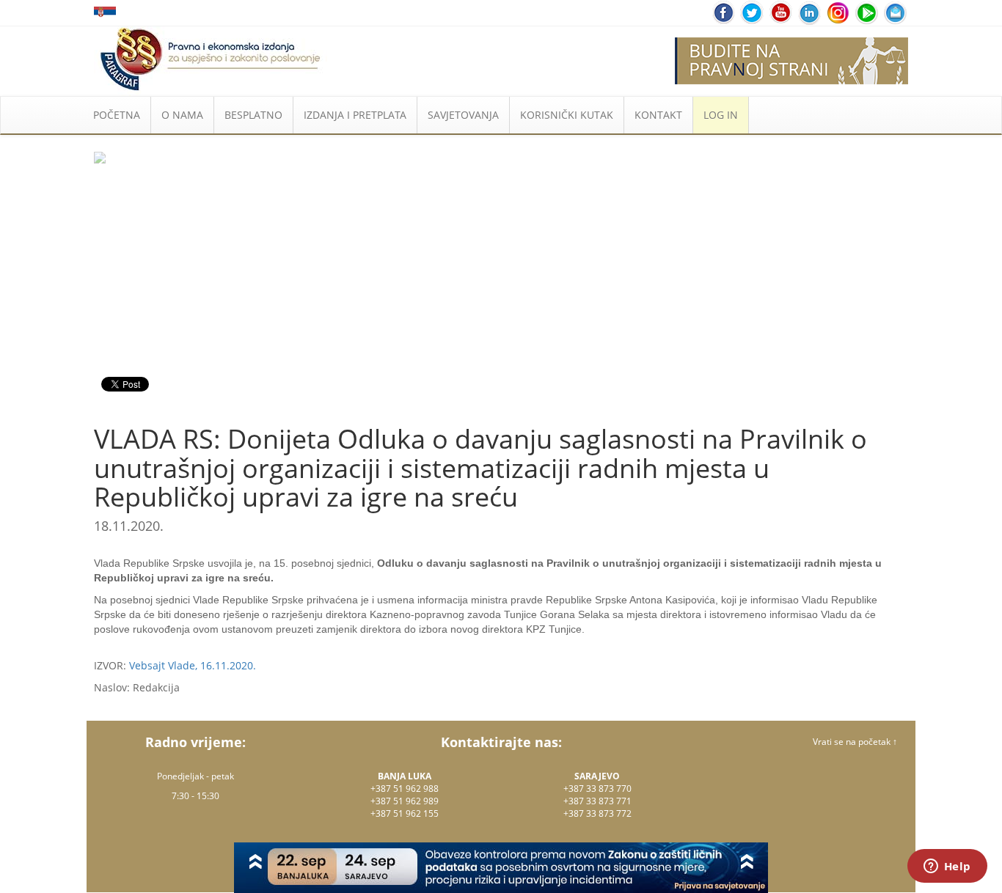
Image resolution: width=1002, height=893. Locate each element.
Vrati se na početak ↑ (855, 741)
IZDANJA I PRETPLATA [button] (355, 115)
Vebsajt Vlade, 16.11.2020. (192, 665)
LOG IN (720, 115)
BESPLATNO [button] (253, 115)
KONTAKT (658, 115)
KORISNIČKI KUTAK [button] (566, 115)
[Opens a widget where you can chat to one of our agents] (947, 867)
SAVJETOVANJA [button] (463, 115)
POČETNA (116, 115)
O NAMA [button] (182, 115)
